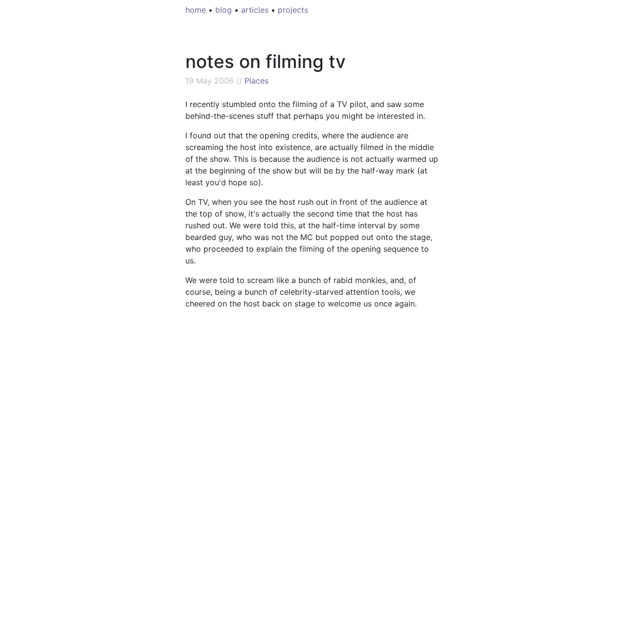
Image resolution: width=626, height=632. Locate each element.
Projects (293, 10)
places (256, 81)
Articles (254, 10)
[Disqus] (313, 486)
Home (195, 10)
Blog (223, 10)
